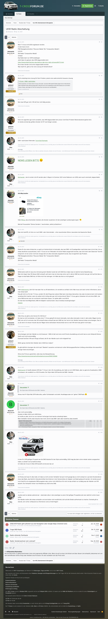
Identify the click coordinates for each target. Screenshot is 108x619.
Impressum (93, 611)
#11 (101, 269)
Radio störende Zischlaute (19, 535)
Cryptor (97, 525)
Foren (19, 14)
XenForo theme (37, 614)
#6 (101, 156)
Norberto (12, 537)
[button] (95, 6)
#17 (101, 401)
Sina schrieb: (23, 387)
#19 (101, 474)
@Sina (23, 220)
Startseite (10, 14)
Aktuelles (31, 14)
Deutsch (16, 611)
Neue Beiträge (8, 17)
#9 (101, 229)
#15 (101, 367)
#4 (101, 117)
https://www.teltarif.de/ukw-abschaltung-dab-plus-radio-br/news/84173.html (41, 62)
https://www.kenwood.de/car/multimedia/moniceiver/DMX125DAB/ (37, 356)
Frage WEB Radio (16, 529)
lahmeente (10, 31)
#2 (101, 75)
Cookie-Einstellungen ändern (59, 611)
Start (99, 611)
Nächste (14, 37)
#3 (101, 99)
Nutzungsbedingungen (74, 611)
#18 (101, 432)
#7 (101, 174)
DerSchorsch (13, 525)
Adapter (20, 303)
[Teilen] (99, 42)
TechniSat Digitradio (41, 140)
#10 (101, 246)
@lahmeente (25, 289)
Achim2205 (12, 542)
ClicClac (97, 531)
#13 (101, 313)
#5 (101, 138)
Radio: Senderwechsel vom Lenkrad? (22, 541)
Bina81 (97, 537)
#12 (101, 287)
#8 (101, 190)
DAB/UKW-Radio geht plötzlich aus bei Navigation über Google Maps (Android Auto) (38, 524)
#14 (101, 331)
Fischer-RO (12, 531)
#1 (101, 42)
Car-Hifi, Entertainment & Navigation (32, 525)
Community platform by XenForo (18, 614)
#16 (101, 383)
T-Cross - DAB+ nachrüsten (27, 81)
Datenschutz (85, 611)
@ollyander (21, 177)
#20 (101, 492)
